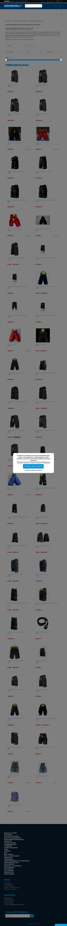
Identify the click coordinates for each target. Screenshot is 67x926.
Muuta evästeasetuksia (61, 924)
